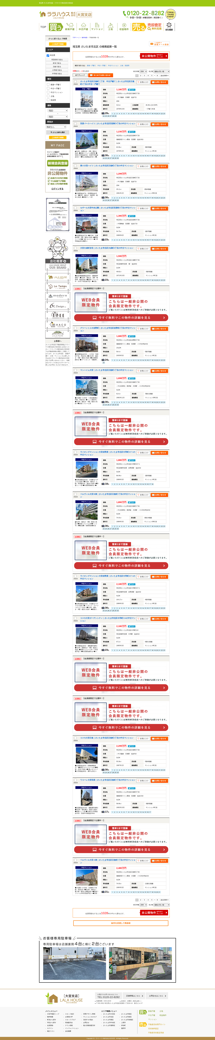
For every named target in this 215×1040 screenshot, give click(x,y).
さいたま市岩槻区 (127, 1020)
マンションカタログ (90, 1017)
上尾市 (123, 1022)
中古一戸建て (102, 65)
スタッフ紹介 (69, 1014)
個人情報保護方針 (89, 1025)
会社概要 (169, 30)
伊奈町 (123, 1025)
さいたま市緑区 (126, 1017)
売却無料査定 (153, 1029)
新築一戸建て (91, 65)
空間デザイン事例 (89, 1014)
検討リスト (51, 1031)
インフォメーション (72, 1028)
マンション (97, 29)
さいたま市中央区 (109, 1022)
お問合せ (86, 1022)
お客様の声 (69, 1017)
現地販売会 (69, 1022)
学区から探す (51, 1022)
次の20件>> (165, 76)
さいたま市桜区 (126, 1014)
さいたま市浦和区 (109, 1025)
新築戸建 (70, 29)
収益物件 (124, 29)
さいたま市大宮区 (109, 1014)
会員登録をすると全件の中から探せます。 (105, 56)
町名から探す (51, 1020)
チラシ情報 (69, 1025)
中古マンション (113, 65)
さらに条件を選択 (59, 132)
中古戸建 (83, 29)
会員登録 (50, 1025)
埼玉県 (52, 55)
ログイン (50, 1028)
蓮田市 (123, 1028)
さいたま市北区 (108, 1017)
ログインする (57, 189)
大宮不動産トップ (53, 1014)
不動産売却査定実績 (156, 1033)
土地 (110, 29)
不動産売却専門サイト (157, 1024)
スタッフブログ (70, 1020)
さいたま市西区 (108, 1020)
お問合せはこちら (156, 996)
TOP (43, 27)
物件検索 (50, 1017)
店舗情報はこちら (133, 996)
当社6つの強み (88, 1020)
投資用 (127, 65)
